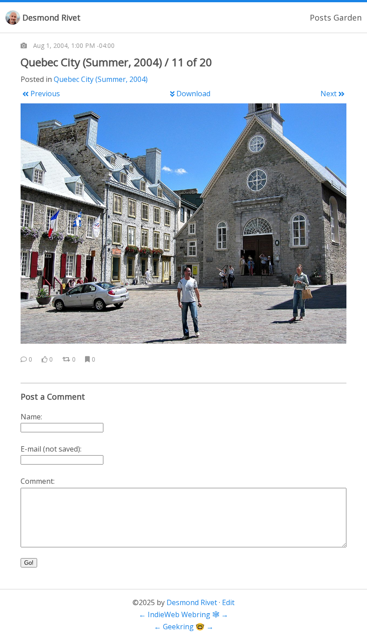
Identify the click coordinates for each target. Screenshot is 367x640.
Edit (228, 602)
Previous (45, 93)
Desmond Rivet (51, 17)
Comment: (38, 481)
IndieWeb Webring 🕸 (183, 614)
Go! (29, 562)
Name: (31, 417)
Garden (347, 17)
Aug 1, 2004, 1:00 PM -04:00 (74, 45)
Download (193, 93)
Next (328, 93)
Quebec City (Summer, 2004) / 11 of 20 (116, 62)
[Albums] (24, 46)
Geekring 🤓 (184, 626)
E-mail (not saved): (51, 449)
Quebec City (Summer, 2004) (101, 79)
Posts (320, 17)
